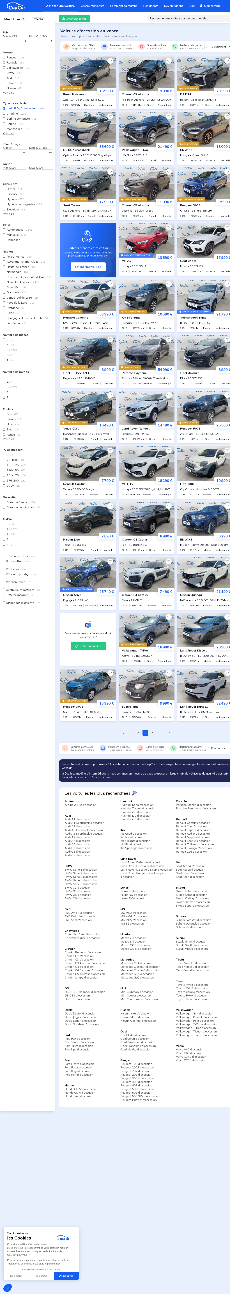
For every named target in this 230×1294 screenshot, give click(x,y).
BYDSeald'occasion (78, 920)
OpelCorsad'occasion (135, 1038)
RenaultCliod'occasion (191, 826)
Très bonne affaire (21, 556)
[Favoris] (110, 61)
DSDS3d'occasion (77, 995)
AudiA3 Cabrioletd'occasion (84, 830)
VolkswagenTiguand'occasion (196, 1031)
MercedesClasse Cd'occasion (140, 970)
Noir (13, 424)
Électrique (16, 209)
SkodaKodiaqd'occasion (192, 898)
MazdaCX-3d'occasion (135, 945)
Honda (69, 1085)
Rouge (13, 434)
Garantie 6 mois (21, 502)
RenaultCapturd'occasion (193, 823)
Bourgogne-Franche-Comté (27, 318)
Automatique (19, 229)
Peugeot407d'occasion (136, 1085)
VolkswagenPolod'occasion (195, 1020)
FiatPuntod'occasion (79, 1046)
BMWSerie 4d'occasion (81, 880)
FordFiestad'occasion (79, 1064)
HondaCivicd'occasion (80, 1092)
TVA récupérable (19, 595)
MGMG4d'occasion (133, 916)
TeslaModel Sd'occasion (192, 966)
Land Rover (128, 859)
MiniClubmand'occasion (136, 992)
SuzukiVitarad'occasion (192, 948)
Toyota (181, 981)
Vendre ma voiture (92, 6)
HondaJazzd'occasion (79, 1096)
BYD (68, 909)
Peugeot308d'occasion (136, 1082)
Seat (179, 862)
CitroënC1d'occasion (79, 956)
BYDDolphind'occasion (80, 916)
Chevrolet (72, 930)
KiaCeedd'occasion (133, 833)
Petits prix (16, 569)
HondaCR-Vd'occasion (80, 1089)
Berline (15, 124)
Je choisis (41, 1275)
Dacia (69, 1010)
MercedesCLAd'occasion (137, 963)
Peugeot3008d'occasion (137, 1078)
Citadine (16, 113)
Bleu (13, 429)
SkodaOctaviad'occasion (193, 902)
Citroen (14, 83)
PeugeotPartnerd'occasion (138, 1100)
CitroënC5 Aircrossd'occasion (85, 974)
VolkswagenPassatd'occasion (196, 1017)
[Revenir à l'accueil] (17, 6)
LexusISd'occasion (133, 891)
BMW (14, 72)
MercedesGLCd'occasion (137, 977)
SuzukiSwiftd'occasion (191, 945)
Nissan (14, 88)
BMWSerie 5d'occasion (81, 884)
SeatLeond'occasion (190, 876)
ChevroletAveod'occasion (82, 934)
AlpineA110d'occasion (80, 805)
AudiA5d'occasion (77, 841)
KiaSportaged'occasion (136, 848)
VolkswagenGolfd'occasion (194, 1013)
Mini (123, 988)
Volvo (180, 1046)
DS (67, 988)
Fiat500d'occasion (78, 1038)
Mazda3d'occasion (133, 941)
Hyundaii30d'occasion (135, 819)
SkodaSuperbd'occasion (192, 905)
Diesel (14, 189)
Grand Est (16, 287)
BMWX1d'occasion (78, 887)
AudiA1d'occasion (77, 819)
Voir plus (8, 92)
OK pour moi (66, 1275)
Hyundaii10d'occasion (135, 812)
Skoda (180, 887)
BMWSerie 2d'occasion (81, 873)
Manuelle (16, 235)
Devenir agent (173, 6)
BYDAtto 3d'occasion (79, 912)
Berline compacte (22, 118)
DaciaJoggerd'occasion (80, 1017)
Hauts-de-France (21, 267)
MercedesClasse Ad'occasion (140, 966)
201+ (14, 485)
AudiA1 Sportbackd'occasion (84, 823)
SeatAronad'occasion (191, 866)
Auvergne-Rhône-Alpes (26, 261)
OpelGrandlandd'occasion (138, 1046)
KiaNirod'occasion (132, 837)
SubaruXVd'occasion (190, 927)
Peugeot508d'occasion (136, 1092)
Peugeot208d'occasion (136, 1074)
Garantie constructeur (23, 507)
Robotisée (15, 240)
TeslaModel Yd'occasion (192, 970)
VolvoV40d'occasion (190, 1049)
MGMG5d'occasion (133, 920)
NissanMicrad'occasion (136, 1017)
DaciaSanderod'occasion (82, 1024)
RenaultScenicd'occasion (193, 841)
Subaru (181, 916)
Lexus (124, 887)
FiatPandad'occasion (79, 1042)
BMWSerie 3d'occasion (81, 876)
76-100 (15, 460)
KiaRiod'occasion (132, 844)
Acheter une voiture (60, 6)
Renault (15, 62)
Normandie (17, 272)
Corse (13, 313)
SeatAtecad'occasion (190, 869)
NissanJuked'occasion (135, 1013)
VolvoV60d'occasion (190, 1053)
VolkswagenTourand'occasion (196, 1035)
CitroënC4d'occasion (79, 966)
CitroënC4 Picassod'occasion (85, 970)
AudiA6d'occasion (77, 844)
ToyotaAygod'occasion (192, 984)
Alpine (69, 801)
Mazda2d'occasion (133, 938)
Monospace (18, 129)
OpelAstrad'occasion (134, 1035)
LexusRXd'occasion (133, 898)
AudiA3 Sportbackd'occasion (84, 833)
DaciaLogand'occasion (80, 1020)
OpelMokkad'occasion (135, 1049)
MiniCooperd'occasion (135, 995)
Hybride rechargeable (24, 204)
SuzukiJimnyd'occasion (191, 941)
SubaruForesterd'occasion (193, 920)
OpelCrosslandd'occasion (137, 1042)
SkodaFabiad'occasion (191, 891)
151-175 (16, 475)
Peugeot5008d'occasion (137, 1089)
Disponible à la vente (23, 603)
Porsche (182, 801)
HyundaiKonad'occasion (137, 805)
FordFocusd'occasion (79, 1067)
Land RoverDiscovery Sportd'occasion (146, 869)
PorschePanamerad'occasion (196, 808)
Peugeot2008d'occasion (137, 1067)
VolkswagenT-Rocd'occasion (196, 1028)
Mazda (125, 934)
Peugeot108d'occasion (136, 1064)
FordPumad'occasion (79, 1074)
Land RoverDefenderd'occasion (141, 862)
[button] (7, 1288)
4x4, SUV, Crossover (25, 108)
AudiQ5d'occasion (77, 851)
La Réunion (16, 323)
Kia (122, 830)
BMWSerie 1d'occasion (81, 869)
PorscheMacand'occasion (193, 805)
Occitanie (16, 292)
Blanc (14, 419)
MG (122, 909)
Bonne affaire (18, 561)
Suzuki (180, 938)
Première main (18, 582)
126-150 (16, 470)
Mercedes (127, 959)
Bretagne (15, 308)
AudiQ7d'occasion (77, 855)
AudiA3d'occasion (77, 826)
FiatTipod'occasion (78, 1049)
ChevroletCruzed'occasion (82, 938)
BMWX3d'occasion (78, 891)
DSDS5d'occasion (77, 999)
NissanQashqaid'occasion (138, 1020)
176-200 (16, 480)
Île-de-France (19, 256)
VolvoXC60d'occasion (191, 1060)
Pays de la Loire (20, 302)
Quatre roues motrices (23, 590)
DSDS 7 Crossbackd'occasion (85, 992)
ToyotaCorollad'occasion (193, 992)
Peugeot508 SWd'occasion (139, 1096)
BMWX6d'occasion (78, 898)
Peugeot (15, 57)
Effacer (38, 19)
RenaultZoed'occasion (191, 851)
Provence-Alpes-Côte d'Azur (29, 277)
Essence (16, 194)
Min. (10, 36)
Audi (13, 78)
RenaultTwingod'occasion (194, 848)
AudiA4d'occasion (77, 837)
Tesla (180, 959)
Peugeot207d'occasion (136, 1071)
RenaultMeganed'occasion (194, 837)
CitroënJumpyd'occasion (81, 977)
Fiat (67, 1035)
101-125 (16, 465)
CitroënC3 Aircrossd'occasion (85, 963)
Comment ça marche (123, 6)
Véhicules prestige (21, 574)
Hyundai (126, 801)
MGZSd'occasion (132, 923)
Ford (68, 1060)
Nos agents (150, 6)
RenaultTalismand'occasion (195, 844)
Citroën (70, 948)
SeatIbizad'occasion (190, 873)
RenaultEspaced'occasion (193, 830)
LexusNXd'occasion (134, 894)
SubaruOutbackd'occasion (193, 923)
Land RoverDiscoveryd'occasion (142, 866)
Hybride (15, 199)
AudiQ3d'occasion (77, 848)
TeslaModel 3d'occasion (192, 963)
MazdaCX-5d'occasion (135, 948)
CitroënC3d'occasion (79, 959)
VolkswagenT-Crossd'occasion (197, 1024)
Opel (123, 1031)
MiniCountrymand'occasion (139, 999)
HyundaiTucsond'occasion (138, 808)
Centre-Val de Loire (23, 297)
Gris (13, 414)
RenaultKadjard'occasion (193, 833)
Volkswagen (18, 67)
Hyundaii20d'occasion (135, 815)
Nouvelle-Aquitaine (23, 282)
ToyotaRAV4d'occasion (192, 995)
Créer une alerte (76, 19)
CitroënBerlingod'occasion (83, 952)
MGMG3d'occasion (133, 912)
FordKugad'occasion (78, 1071)
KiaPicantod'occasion (135, 841)
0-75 (12, 455)
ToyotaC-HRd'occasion (192, 988)
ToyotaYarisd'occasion (191, 999)
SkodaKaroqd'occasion (191, 894)
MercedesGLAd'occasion (137, 974)
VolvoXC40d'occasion (191, 1056)
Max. (38, 36)
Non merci (16, 1275)
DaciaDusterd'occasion (80, 1013)
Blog (192, 6)
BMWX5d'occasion (78, 894)
